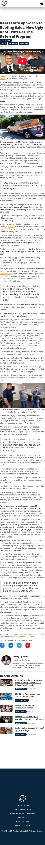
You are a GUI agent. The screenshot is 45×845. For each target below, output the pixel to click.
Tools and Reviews (22, 809)
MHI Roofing (22, 634)
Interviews (13, 43)
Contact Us (22, 821)
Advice (4, 43)
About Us (23, 817)
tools (14, 548)
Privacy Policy (22, 825)
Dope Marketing (30, 432)
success (11, 226)
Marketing (24, 43)
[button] (41, 3)
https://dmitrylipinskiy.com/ (22, 660)
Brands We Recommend (22, 813)
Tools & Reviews (21, 700)
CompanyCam (6, 273)
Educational (6, 40)
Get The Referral (6, 229)
